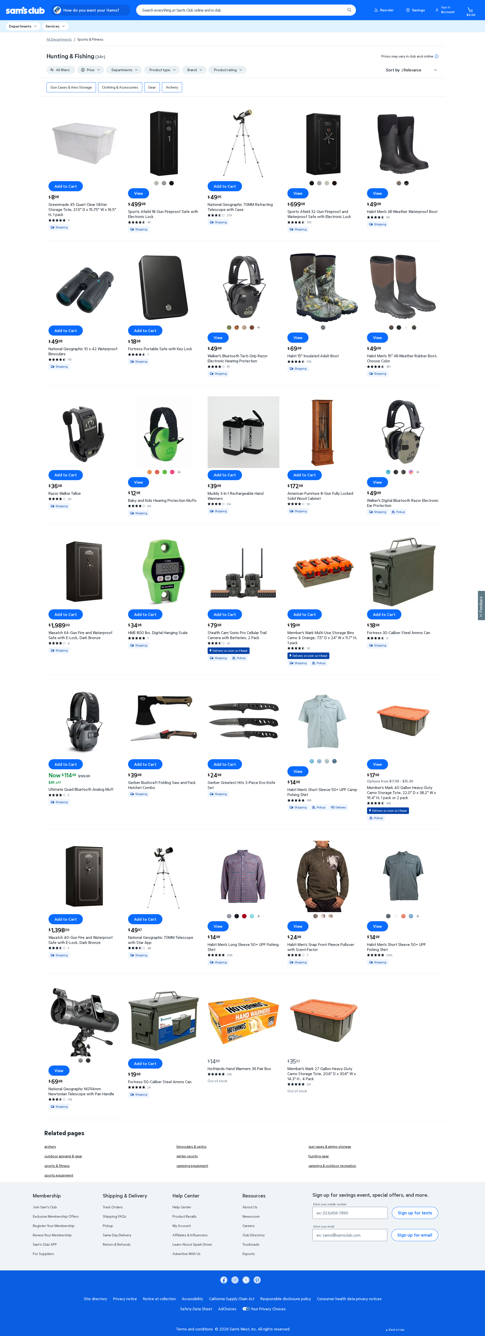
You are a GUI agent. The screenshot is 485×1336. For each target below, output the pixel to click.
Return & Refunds (117, 1244)
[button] (446, 10)
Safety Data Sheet (196, 1309)
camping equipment (192, 1165)
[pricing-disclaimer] (436, 56)
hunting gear (318, 1156)
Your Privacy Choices (268, 1309)
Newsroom (251, 1216)
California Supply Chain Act (231, 1298)
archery (50, 1146)
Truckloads (251, 1244)
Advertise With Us (187, 1253)
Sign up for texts (415, 1213)
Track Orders (113, 1207)
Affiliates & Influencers (190, 1235)
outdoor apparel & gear (63, 1156)
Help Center (182, 1207)
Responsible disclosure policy (285, 1298)
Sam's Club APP (45, 1244)
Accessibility (192, 1298)
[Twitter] (246, 1280)
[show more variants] (259, 327)
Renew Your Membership (52, 1235)
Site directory (95, 1298)
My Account (182, 1225)
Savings (418, 10)
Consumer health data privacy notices (349, 1298)
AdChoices (227, 1309)
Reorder (387, 10)
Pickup (108, 1225)
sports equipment (58, 1175)
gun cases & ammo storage (329, 1146)
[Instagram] (235, 1280)
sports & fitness (57, 1165)
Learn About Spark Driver (192, 1244)
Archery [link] (172, 87)
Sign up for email (414, 1235)
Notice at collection (159, 1298)
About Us (250, 1207)
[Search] (349, 10)
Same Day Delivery (117, 1235)
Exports (249, 1253)
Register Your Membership (54, 1225)
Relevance (412, 70)
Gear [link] (152, 87)
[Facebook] (224, 1280)
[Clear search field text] (338, 10)
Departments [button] (20, 26)
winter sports (187, 1156)
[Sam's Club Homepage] (25, 10)
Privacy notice (125, 1298)
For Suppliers (43, 1253)
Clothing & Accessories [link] (120, 87)
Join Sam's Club (45, 1207)
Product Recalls (185, 1216)
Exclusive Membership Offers (56, 1216)
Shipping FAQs (114, 1216)
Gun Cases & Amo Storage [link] (71, 87)
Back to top (396, 1329)
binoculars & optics (192, 1146)
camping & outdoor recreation (332, 1165)
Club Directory (254, 1235)
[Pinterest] (257, 1280)
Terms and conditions (194, 1329)
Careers (249, 1225)
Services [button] (52, 26)
